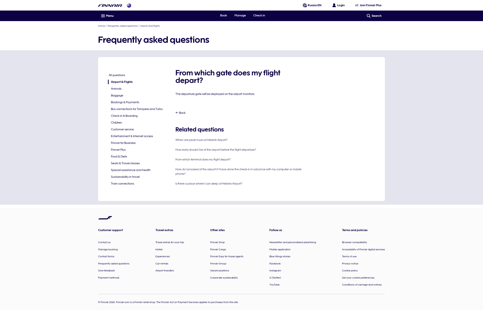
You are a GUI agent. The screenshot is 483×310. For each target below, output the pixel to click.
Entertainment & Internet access (132, 136)
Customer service (122, 129)
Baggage (117, 95)
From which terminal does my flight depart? (203, 159)
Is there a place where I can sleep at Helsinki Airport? (208, 183)
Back (182, 113)
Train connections (122, 183)
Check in (259, 15)
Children (116, 122)
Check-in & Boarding (124, 116)
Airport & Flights (120, 82)
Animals (116, 88)
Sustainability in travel (125, 177)
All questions (117, 75)
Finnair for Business (123, 143)
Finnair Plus (118, 149)
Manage (240, 15)
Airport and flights (150, 25)
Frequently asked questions (123, 25)
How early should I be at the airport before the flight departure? (215, 149)
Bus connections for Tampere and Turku (137, 109)
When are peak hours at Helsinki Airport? (201, 140)
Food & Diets (119, 156)
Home (101, 25)
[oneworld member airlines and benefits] (129, 5)
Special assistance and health (131, 170)
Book (223, 15)
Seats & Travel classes (125, 163)
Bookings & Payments (125, 102)
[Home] (110, 5)
